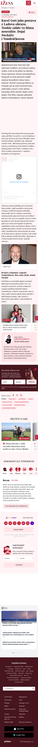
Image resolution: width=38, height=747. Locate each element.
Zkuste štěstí (18, 530)
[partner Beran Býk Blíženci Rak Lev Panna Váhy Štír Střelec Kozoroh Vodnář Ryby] (26, 558)
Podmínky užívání (9, 709)
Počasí (29, 669)
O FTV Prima (8, 697)
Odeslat (31, 382)
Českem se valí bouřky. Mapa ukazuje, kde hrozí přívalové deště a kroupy (17, 624)
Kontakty (22, 706)
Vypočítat (19, 565)
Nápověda (22, 714)
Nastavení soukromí (25, 722)
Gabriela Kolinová (7, 17)
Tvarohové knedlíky (13, 679)
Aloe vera (26, 675)
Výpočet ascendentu (26, 677)
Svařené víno (28, 673)
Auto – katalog (29, 671)
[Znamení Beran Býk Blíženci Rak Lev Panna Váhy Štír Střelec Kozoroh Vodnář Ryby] (19, 382)
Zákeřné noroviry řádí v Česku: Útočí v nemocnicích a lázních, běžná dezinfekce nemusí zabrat (19, 643)
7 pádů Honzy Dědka (11, 673)
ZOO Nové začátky (20, 671)
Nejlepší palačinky (25, 679)
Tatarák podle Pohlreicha (15, 675)
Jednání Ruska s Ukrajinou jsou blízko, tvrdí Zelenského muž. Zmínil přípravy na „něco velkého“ (18, 633)
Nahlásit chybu (8, 722)
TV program (10, 669)
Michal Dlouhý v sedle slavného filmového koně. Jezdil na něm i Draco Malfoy (16, 446)
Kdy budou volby (9, 671)
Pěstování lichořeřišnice (13, 677)
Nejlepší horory (29, 666)
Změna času (18, 669)
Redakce (21, 717)
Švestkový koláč (19, 682)
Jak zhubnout (8, 666)
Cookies (6, 714)
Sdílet (31, 13)
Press (20, 700)
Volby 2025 (21, 673)
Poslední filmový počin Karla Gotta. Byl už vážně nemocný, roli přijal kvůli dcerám (15, 327)
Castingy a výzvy (24, 703)
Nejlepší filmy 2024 (18, 666)
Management (23, 697)
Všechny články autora (21, 341)
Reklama (7, 703)
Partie (24, 669)
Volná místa (7, 700)
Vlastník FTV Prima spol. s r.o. (10, 718)
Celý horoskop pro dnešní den (16, 506)
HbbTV (6, 706)
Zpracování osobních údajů (23, 710)
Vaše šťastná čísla (28, 518)
